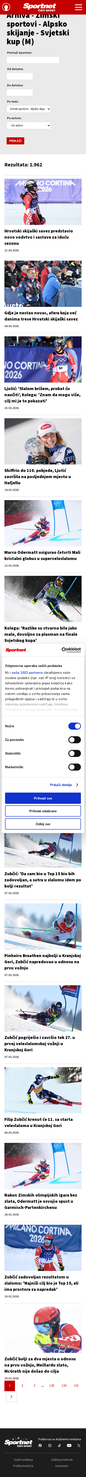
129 (51, 1385)
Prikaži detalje (61, 785)
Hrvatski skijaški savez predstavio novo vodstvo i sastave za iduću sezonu (38, 237)
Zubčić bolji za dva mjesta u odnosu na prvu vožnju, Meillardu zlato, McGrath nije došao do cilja (40, 1365)
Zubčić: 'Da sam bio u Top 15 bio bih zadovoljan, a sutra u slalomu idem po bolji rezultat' (42, 880)
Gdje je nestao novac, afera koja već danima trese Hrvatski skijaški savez (41, 316)
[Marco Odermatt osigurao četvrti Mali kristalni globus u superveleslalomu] (43, 523)
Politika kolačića (23, 1466)
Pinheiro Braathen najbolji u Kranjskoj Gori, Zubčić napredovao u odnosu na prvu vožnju (42, 962)
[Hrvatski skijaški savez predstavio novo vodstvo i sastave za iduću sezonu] (43, 202)
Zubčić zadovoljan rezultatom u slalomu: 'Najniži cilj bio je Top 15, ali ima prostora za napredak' (41, 1283)
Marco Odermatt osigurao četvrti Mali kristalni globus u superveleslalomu (42, 555)
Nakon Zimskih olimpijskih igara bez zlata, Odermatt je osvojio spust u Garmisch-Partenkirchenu (40, 1201)
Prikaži (15, 141)
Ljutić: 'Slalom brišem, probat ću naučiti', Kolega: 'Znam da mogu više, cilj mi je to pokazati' (42, 395)
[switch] (74, 739)
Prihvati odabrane (43, 811)
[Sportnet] (39, 7)
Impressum (61, 1466)
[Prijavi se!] (6, 7)
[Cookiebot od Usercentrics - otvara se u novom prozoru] (62, 650)
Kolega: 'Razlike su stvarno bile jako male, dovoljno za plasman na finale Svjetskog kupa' (40, 634)
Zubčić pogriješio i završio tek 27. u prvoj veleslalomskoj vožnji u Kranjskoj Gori (39, 1044)
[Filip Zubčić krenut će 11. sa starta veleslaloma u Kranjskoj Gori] (43, 1090)
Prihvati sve (43, 798)
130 (64, 1385)
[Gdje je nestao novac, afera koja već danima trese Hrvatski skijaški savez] (43, 284)
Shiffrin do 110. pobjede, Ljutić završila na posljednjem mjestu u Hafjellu (37, 477)
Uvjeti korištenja (23, 1460)
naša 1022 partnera (27, 672)
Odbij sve (43, 824)
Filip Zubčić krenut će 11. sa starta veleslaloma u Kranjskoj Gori (38, 1122)
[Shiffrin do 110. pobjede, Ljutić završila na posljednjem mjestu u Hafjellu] (43, 441)
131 (76, 1385)
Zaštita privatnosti (62, 1460)
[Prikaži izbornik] (78, 7)
